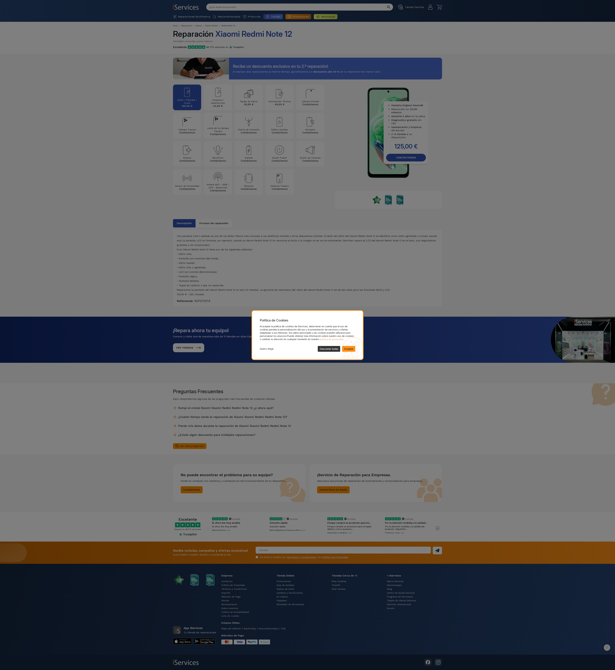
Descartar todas (329, 348)
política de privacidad (331, 339)
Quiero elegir (267, 348)
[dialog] (307, 335)
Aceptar (348, 348)
